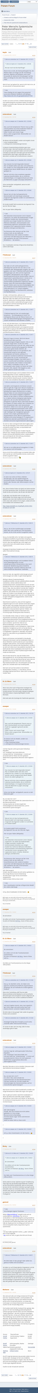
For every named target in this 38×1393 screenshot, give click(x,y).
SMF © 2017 (17, 1391)
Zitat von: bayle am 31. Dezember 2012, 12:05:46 (18, 64)
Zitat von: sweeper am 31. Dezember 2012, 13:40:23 (18, 945)
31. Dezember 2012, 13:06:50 (9, 468)
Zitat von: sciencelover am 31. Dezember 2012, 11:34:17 (19, 262)
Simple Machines (25, 1391)
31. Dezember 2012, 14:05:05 (9, 1292)
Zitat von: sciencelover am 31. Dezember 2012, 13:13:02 (19, 980)
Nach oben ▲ (25, 1389)
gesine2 (5, 1202)
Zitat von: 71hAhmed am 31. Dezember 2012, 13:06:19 (19, 523)
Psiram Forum (8, 6)
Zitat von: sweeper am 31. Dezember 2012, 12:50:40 (18, 121)
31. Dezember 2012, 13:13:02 (9, 519)
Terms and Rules (17, 1389)
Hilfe (11, 1389)
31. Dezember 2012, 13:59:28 (9, 1149)
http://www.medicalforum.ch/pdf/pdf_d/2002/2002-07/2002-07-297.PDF (17, 507)
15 (21, 44)
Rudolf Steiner (5, 1344)
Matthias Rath (5, 1352)
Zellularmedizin (14, 1351)
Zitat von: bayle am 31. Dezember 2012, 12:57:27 (17, 473)
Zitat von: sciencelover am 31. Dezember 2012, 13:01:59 (19, 713)
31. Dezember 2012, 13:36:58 (9, 709)
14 (19, 44)
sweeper (6, 706)
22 (31, 44)
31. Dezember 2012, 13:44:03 (9, 941)
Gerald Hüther (5, 1337)
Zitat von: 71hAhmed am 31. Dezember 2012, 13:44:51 (19, 1255)
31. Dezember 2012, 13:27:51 (9, 684)
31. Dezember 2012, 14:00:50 (9, 1205)
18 (27, 44)
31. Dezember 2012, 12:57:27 (9, 55)
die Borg (17, 921)
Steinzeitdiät (31, 1347)
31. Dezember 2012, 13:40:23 (9, 912)
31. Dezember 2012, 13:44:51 (9, 976)
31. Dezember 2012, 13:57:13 (9, 1043)
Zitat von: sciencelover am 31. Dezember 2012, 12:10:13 (19, 59)
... (17, 44)
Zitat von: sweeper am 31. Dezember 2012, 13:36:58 (18, 1047)
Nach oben (5, 1375)
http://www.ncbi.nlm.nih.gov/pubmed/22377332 (18, 96)
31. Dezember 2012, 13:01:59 (9, 117)
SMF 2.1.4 (11, 1391)
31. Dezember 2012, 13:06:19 (9, 257)
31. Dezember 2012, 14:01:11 (9, 1251)
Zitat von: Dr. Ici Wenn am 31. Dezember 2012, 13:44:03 (19, 1153)
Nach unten (5, 44)
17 (25, 44)
